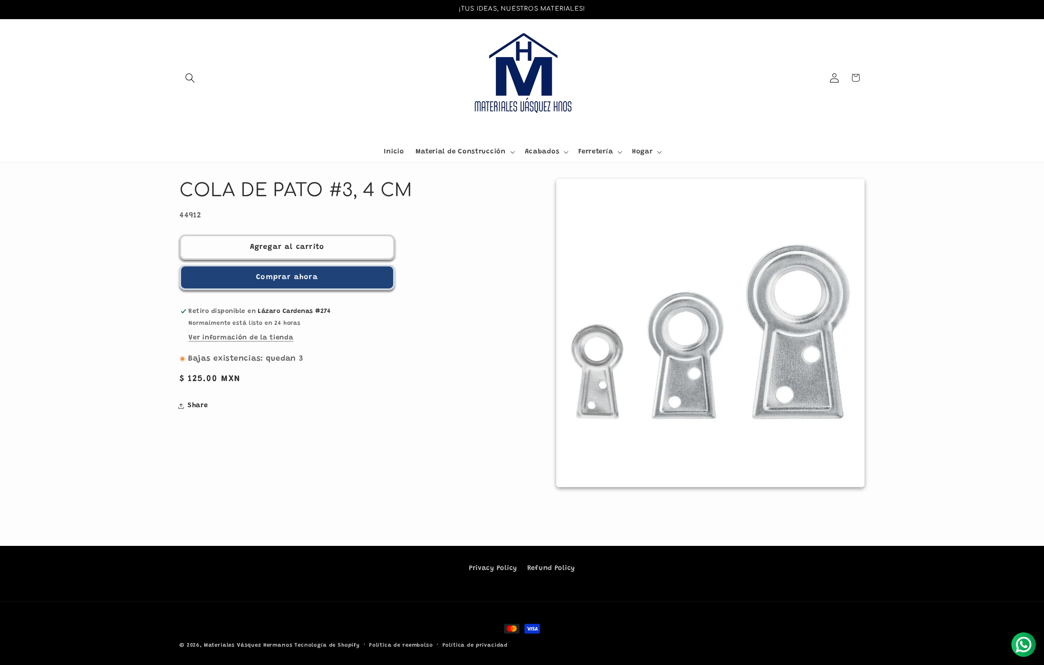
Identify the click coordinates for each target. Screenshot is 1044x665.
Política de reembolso (401, 645)
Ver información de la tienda (240, 338)
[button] (190, 78)
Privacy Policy (493, 568)
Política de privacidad (475, 645)
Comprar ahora (287, 277)
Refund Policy (551, 568)
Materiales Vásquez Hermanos (248, 645)
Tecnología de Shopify (327, 645)
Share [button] (198, 405)
